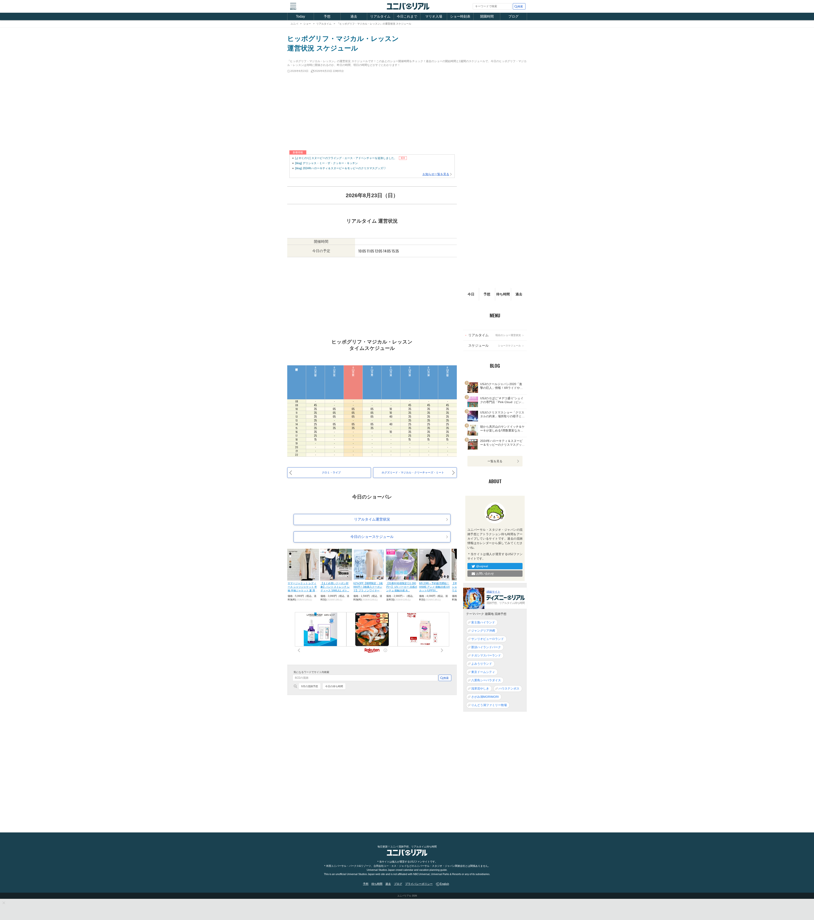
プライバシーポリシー (419, 883)
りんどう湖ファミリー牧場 (489, 705)
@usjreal (482, 566)
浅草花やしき (480, 688)
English (444, 883)
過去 (353, 16)
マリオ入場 (433, 16)
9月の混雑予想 (309, 686)
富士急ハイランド (483, 622)
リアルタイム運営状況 (372, 519)
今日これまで (407, 16)
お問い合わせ (485, 573)
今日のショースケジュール (372, 537)
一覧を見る (495, 461)
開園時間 (487, 16)
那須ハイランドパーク (486, 647)
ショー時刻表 (460, 16)
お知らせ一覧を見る (435, 174)
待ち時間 (503, 294)
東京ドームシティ (483, 672)
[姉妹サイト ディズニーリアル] (473, 598)
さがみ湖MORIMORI (485, 697)
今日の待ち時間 (334, 686)
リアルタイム (380, 16)
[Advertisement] (407, 112)
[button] (293, 6)
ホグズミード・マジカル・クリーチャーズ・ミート (413, 472)
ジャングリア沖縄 (483, 630)
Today (300, 16)
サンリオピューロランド (487, 639)
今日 (471, 294)
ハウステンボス (509, 688)
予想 (327, 16)
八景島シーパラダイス (486, 680)
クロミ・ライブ (331, 472)
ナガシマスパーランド (486, 655)
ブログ (513, 16)
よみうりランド (481, 664)
